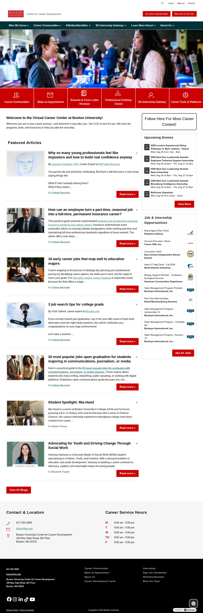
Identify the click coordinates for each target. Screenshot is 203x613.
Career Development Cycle (100, 581)
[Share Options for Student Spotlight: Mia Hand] (137, 403)
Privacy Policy (12, 610)
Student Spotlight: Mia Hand (71, 402)
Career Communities (46, 25)
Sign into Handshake (155, 572)
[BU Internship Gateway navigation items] (126, 25)
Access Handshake (156, 13)
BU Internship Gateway (109, 25)
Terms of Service (27, 610)
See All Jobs (183, 352)
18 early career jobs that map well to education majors (86, 261)
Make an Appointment (97, 572)
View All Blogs (19, 490)
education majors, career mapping (92, 278)
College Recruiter (60, 193)
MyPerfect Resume (109, 164)
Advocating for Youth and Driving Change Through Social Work (89, 445)
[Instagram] (15, 599)
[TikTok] (26, 599)
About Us (166, 25)
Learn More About (142, 25)
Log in (171, 3)
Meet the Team (151, 581)
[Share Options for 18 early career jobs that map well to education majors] (137, 259)
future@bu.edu (24, 528)
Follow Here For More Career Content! (169, 122)
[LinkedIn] (20, 599)
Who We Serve (17, 25)
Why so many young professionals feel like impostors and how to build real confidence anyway (90, 155)
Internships (149, 568)
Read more (127, 194)
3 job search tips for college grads (76, 304)
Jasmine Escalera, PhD (65, 164)
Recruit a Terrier (184, 13)
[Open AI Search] (193, 603)
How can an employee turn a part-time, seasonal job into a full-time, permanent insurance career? (90, 212)
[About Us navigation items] (174, 25)
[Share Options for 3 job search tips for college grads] (137, 305)
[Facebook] (9, 599)
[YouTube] (32, 599)
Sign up (181, 3)
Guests (191, 3)
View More (184, 204)
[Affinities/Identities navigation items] (90, 25)
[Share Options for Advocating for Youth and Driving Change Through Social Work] (137, 444)
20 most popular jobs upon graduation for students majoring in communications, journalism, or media (89, 359)
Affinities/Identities (77, 25)
